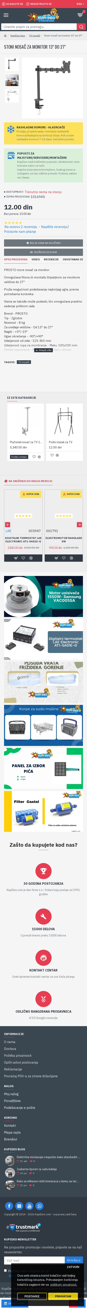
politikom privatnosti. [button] (63, 1284)
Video (36, 259)
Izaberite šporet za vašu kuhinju (37, 1169)
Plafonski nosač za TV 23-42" (26, 442)
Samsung (12, 531)
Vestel (51, 531)
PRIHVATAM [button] (63, 1296)
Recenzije (51, 259)
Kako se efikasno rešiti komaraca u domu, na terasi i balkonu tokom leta (48, 1181)
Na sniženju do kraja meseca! (30, 481)
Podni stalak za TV (60, 442)
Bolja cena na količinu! (45, 242)
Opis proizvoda (16, 259)
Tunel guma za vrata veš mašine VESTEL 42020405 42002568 (64, 542)
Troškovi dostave (45, 252)
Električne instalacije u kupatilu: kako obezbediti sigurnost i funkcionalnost (48, 1157)
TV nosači (34, 35)
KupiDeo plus (18, 35)
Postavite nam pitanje (20, 232)
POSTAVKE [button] (31, 1296)
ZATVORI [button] (73, 1267)
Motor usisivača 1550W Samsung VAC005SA (23, 540)
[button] (7, 524)
